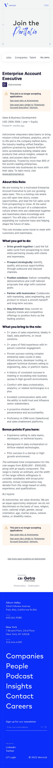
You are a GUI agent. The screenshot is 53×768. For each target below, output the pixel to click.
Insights (19, 686)
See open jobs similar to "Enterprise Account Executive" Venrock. (27, 106)
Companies (24, 656)
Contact (19, 696)
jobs (8, 57)
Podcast (19, 676)
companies (21, 57)
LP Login (11, 757)
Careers (19, 706)
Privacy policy (20, 586)
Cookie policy (33, 586)
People (17, 666)
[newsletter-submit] (44, 727)
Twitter (10, 751)
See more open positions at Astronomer (26, 558)
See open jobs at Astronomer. (24, 100)
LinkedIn (11, 747)
